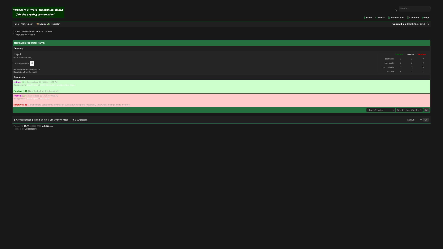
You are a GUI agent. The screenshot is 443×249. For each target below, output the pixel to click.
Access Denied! (23, 120)
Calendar (414, 17)
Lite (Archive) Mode (59, 120)
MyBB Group (47, 126)
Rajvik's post (32, 85)
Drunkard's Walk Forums (23, 31)
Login (42, 24)
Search (381, 17)
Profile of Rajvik (44, 31)
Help (426, 17)
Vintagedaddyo (31, 129)
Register (55, 24)
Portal (369, 17)
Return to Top (40, 120)
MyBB (26, 126)
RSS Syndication (80, 120)
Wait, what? (45, 99)
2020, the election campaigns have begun (57, 85)
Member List (397, 17)
